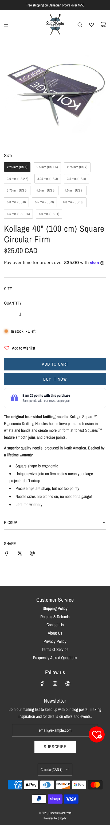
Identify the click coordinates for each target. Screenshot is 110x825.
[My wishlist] (91, 25)
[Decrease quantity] (10, 314)
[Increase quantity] (30, 314)
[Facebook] (42, 683)
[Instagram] (55, 683)
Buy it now (55, 379)
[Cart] (103, 25)
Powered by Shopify (55, 818)
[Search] (80, 25)
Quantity (13, 303)
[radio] (17, 167)
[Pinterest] (68, 683)
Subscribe (55, 746)
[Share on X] (19, 554)
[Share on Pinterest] (32, 554)
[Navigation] (6, 25)
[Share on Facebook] (7, 554)
